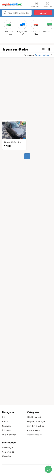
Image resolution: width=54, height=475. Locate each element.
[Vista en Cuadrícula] (49, 49)
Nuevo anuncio (9, 434)
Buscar (43, 13)
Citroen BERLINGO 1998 (15, 142)
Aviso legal (7, 447)
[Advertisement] (27, 89)
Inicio (4, 417)
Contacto (6, 426)
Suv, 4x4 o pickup (35, 426)
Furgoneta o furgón (36, 421)
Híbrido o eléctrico (35, 417)
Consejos (6, 456)
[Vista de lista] (43, 49)
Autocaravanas (34, 430)
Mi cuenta (7, 430)
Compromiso (8, 452)
